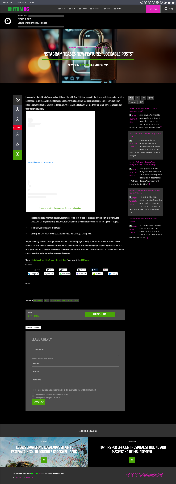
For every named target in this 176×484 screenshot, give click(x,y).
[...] (137, 130)
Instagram (72, 47)
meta (79, 47)
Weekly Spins (8, 2)
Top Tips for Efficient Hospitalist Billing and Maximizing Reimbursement (132, 449)
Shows (84, 8)
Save (18, 128)
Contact (18, 477)
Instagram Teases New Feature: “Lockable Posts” (50, 260)
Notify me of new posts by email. (48, 397)
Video (109, 8)
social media (98, 47)
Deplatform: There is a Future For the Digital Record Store (145, 110)
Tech (105, 47)
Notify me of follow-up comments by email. (52, 394)
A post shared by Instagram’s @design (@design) (60, 208)
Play (155, 9)
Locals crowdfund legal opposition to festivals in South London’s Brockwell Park (44, 449)
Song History (22, 2)
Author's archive (99, 314)
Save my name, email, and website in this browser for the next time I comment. (67, 390)
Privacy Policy (31, 477)
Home (63, 8)
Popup (170, 9)
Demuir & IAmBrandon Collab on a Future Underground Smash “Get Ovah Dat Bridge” (142, 138)
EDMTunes (85, 260)
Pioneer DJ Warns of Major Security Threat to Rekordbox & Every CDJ (143, 220)
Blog (74, 8)
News (33, 2)
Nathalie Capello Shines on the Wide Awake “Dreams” (143, 195)
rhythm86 (85, 65)
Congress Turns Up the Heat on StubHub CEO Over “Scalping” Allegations (144, 166)
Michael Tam (87, 47)
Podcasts (96, 8)
